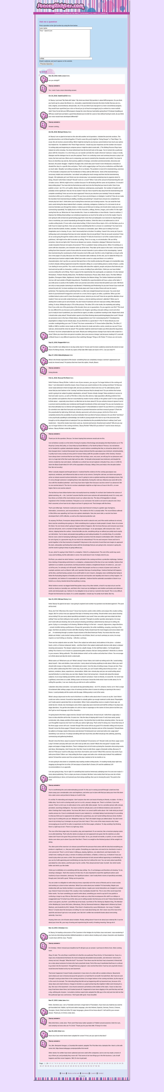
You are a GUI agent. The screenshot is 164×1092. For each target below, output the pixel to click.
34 (120, 1063)
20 (84, 1063)
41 (53, 1066)
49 (73, 1066)
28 (105, 1063)
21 (87, 1063)
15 (72, 1063)
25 (97, 1063)
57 (93, 1066)
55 (88, 1066)
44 (61, 1066)
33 (117, 1063)
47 (68, 1066)
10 (59, 1063)
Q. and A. (94, 13)
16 (74, 1063)
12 (64, 1063)
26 (100, 1063)
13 (67, 1063)
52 (81, 1066)
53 (83, 1066)
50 (76, 1066)
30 (110, 1063)
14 (69, 1063)
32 (115, 1063)
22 (90, 1063)
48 (71, 1066)
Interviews (84, 13)
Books (58, 13)
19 (82, 1063)
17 (77, 1063)
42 (56, 1066)
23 (92, 1063)
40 (51, 1066)
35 (122, 1063)
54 (86, 1066)
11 (62, 1063)
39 (48, 1066)
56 (91, 1066)
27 (102, 1063)
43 (58, 1066)
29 (107, 1063)
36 (41, 1066)
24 (95, 1063)
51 (78, 1066)
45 (63, 1066)
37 (43, 1066)
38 (46, 1066)
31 (112, 1063)
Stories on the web (70, 13)
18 (79, 1063)
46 (66, 1066)
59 (99, 1066)
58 (96, 1066)
